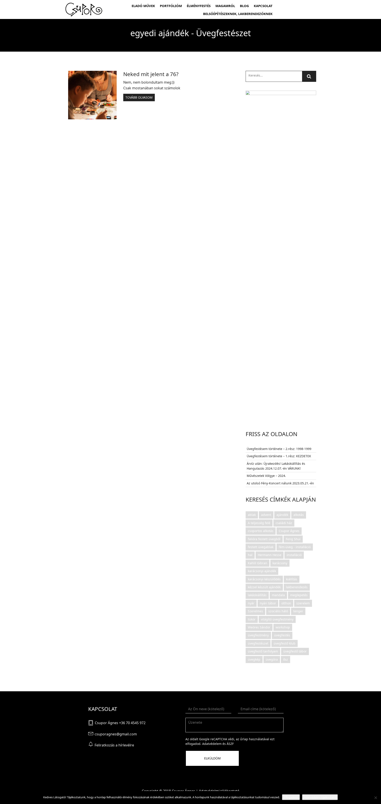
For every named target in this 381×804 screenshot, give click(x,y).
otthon (286, 603)
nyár (251, 603)
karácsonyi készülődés (264, 579)
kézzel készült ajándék (264, 587)
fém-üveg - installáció (295, 547)
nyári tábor (268, 603)
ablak (252, 515)
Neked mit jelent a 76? (150, 74)
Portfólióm (171, 6)
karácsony (280, 563)
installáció (294, 555)
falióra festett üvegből (264, 539)
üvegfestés (282, 635)
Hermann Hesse (269, 555)
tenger (298, 611)
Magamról (225, 6)
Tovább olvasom (139, 97)
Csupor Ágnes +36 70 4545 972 (120, 722)
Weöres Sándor (259, 627)
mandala (278, 595)
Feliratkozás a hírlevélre (114, 745)
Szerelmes (255, 611)
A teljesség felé (259, 523)
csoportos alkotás (260, 531)
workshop (283, 627)
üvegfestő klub (284, 643)
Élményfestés (199, 6)
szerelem (303, 603)
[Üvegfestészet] (84, 9)
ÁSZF (230, 744)
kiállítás (291, 579)
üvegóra (272, 659)
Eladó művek (143, 6)
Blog (244, 6)
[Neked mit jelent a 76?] (92, 95)
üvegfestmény (258, 635)
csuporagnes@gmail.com (116, 734)
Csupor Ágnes (289, 531)
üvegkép (254, 659)
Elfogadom (291, 797)
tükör (252, 619)
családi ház (284, 523)
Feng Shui (293, 539)
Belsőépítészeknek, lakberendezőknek (238, 13)
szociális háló (278, 611)
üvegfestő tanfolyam (263, 651)
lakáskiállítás (257, 595)
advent (266, 515)
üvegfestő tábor (295, 651)
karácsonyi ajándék (262, 571)
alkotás (298, 515)
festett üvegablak (260, 547)
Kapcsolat (263, 6)
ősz (285, 659)
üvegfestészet (258, 643)
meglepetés (299, 595)
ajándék (282, 515)
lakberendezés (297, 587)
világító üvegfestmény (277, 619)
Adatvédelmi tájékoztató (320, 797)
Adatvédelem (212, 744)
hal (250, 555)
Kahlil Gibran (257, 563)
